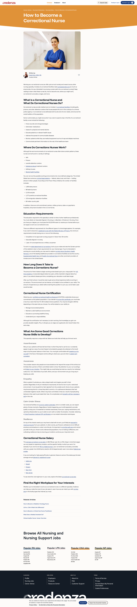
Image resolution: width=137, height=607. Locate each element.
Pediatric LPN (50, 552)
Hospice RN (26, 555)
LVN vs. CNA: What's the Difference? (33, 507)
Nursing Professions (38, 10)
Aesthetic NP (98, 555)
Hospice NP (97, 552)
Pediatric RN (26, 559)
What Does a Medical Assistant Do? (33, 514)
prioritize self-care (67, 427)
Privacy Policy (33, 605)
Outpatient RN (26, 563)
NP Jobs (107, 548)
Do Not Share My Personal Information (104, 585)
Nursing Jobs (29, 581)
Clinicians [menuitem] (49, 2)
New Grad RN (26, 554)
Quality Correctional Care (50, 256)
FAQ (73, 581)
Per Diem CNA (74, 555)
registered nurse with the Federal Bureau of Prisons (54, 231)
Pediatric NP (98, 554)
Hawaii (28, 464)
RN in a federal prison (46, 446)
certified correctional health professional (45, 297)
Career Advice (27, 10)
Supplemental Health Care (31, 256)
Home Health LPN (51, 554)
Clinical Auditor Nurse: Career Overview (34, 518)
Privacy (97, 581)
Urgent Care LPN (51, 557)
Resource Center (54, 584)
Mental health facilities (32, 172)
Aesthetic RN (26, 552)
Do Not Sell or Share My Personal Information (52, 605)
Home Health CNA (75, 559)
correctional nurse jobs (69, 477)
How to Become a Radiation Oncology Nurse (36, 504)
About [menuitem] (64, 2)
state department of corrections (41, 246)
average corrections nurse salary (36, 442)
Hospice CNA (74, 557)
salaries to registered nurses (41, 457)
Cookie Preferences (101, 588)
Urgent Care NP (98, 557)
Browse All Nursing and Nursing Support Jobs (43, 535)
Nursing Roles (50, 10)
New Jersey (29, 473)
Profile (27, 578)
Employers (51, 578)
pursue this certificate (64, 299)
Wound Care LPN (51, 559)
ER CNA (73, 561)
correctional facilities (63, 107)
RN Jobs (36, 548)
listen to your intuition (32, 369)
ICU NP (96, 559)
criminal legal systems (43, 178)
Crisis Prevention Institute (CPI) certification (37, 414)
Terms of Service (100, 578)
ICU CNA (73, 552)
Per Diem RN (26, 561)
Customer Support (78, 584)
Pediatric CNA (74, 554)
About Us (75, 578)
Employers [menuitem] (57, 2)
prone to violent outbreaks (47, 405)
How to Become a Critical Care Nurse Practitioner (37, 511)
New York (29, 470)
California (29, 461)
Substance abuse (31, 166)
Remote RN (26, 557)
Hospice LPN (50, 555)
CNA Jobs (84, 548)
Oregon (28, 467)
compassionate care (63, 87)
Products (51, 581)
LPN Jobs (60, 548)
